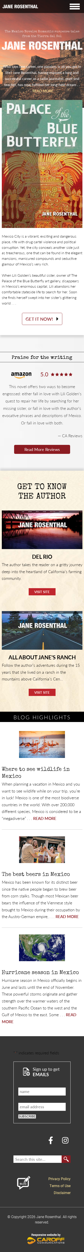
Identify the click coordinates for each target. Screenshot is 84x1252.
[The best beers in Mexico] (42, 849)
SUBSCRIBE (27, 1116)
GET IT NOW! (39, 319)
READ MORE (42, 90)
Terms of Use (60, 1185)
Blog (23, 1182)
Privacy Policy (59, 1178)
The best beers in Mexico (36, 874)
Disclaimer (62, 1192)
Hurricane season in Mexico (40, 973)
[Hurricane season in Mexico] (42, 948)
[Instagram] (65, 1140)
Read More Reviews (42, 449)
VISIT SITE (42, 591)
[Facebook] (50, 1140)
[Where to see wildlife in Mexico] (42, 744)
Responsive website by (45, 1235)
